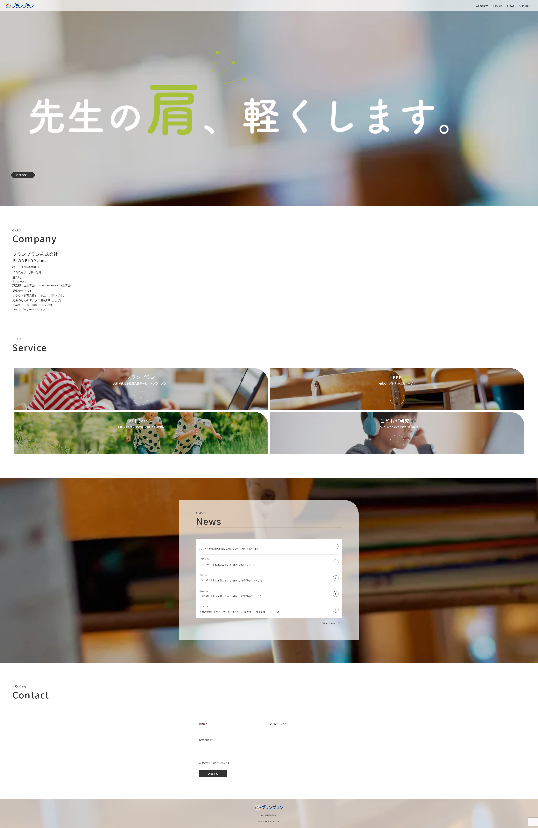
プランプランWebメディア (28, 309)
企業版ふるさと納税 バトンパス (32, 305)
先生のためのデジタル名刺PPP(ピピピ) (36, 300)
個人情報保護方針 (269, 815)
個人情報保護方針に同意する (215, 762)
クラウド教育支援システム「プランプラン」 (40, 295)
